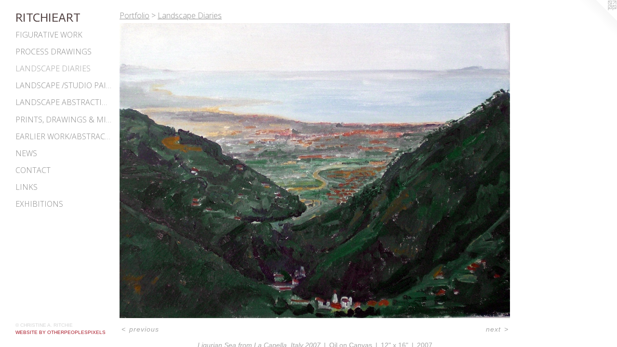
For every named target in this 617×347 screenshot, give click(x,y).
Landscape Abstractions (63, 102)
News (26, 153)
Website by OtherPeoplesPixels (60, 332)
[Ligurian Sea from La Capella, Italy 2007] (315, 170)
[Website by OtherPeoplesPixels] (597, 19)
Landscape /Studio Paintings (63, 85)
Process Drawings (53, 51)
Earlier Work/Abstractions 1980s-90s (63, 136)
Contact (33, 170)
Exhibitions (39, 204)
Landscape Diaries (53, 68)
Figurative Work (48, 34)
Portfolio (134, 15)
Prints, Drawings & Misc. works (63, 119)
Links (26, 187)
